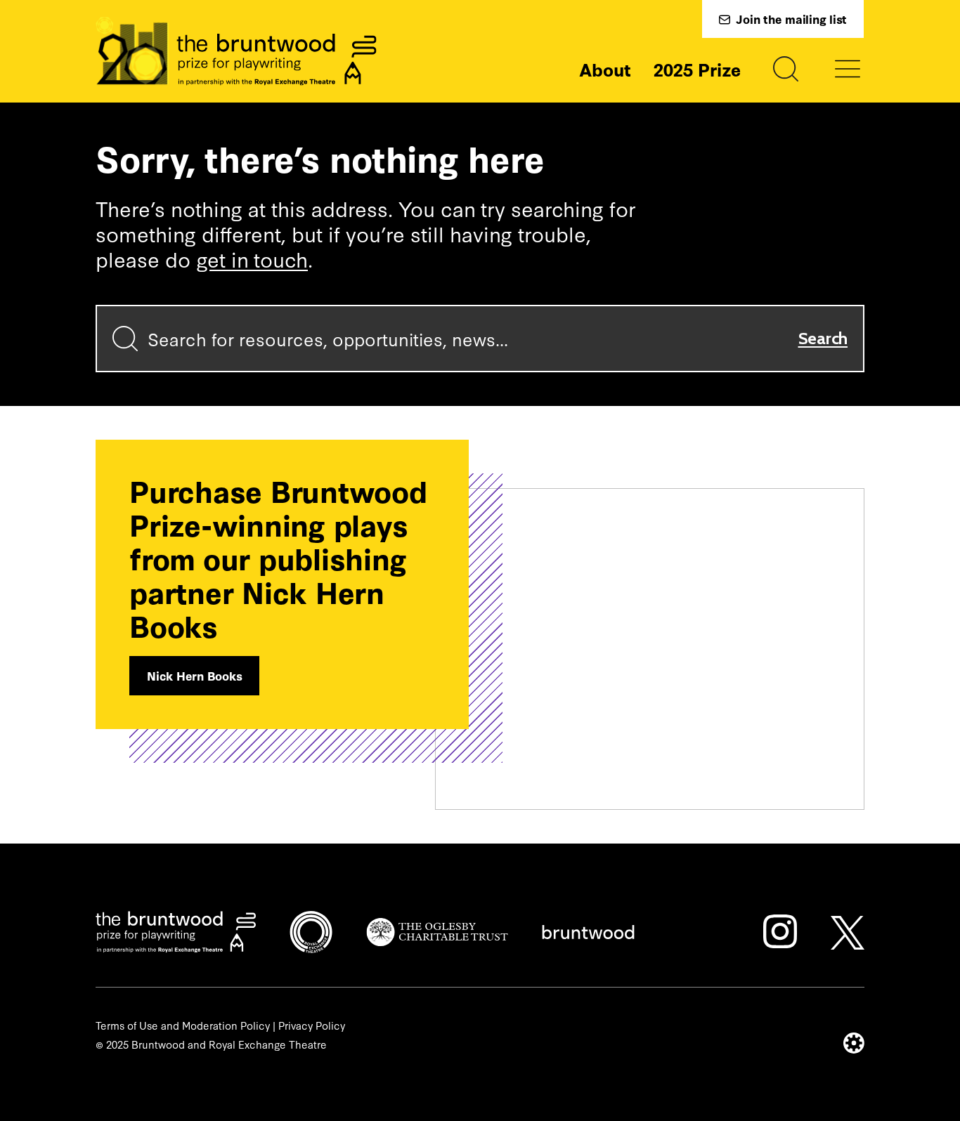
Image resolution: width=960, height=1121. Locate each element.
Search (823, 338)
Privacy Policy (311, 1025)
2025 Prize (697, 68)
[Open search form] (786, 69)
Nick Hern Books (194, 675)
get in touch (252, 258)
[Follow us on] (780, 931)
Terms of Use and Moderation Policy (183, 1025)
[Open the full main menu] (847, 69)
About (605, 68)
